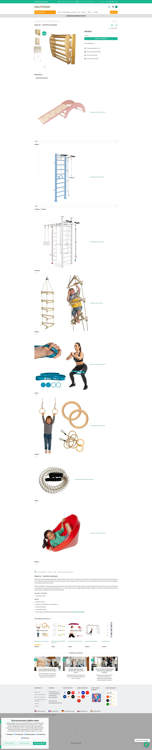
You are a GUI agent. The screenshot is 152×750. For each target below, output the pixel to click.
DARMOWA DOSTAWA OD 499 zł (76, 16)
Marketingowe (30, 734)
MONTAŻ (83, 12)
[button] (101, 48)
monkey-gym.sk (83, 711)
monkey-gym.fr (55, 711)
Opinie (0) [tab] (50, 572)
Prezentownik (66, 12)
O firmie (36, 706)
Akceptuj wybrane (24, 743)
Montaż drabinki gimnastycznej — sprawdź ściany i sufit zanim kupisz (47, 669)
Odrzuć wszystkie (9, 743)
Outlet (59, 12)
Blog (79, 12)
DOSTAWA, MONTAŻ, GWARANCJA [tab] (65, 572)
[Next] (79, 49)
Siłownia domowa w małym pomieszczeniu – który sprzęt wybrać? (76, 670)
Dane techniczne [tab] (42, 572)
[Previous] (45, 49)
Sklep (45, 21)
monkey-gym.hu (97, 711)
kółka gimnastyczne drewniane (41, 641)
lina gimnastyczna (106, 641)
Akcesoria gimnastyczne (54, 21)
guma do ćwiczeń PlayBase (91, 641)
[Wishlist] (113, 6)
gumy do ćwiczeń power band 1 (75, 641)
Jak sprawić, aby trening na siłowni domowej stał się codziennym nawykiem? (104, 670)
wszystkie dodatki (42, 78)
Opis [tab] (35, 572)
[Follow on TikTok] (108, 1)
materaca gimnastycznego (78, 612)
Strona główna (38, 21)
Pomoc (89, 12)
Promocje (73, 12)
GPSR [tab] (55, 572)
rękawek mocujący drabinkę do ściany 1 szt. (58, 642)
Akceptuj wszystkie (39, 743)
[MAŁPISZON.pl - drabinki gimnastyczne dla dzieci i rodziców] (42, 7)
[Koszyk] (116, 7)
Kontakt (95, 12)
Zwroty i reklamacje (39, 694)
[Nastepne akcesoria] (35, 568)
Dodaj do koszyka (101, 38)
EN (115, 1)
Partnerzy (26, 738)
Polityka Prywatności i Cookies (40, 700)
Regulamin (37, 692)
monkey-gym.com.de (69, 711)
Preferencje (41, 734)
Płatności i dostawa (39, 697)
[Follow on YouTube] (112, 1)
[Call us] (111, 1)
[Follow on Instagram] (107, 1)
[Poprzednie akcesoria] (35, 82)
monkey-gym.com (41, 711)
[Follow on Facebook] (105, 1)
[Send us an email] (110, 1)
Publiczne (113, 12)
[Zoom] (44, 66)
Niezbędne (10, 734)
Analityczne (19, 734)
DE (117, 1)
